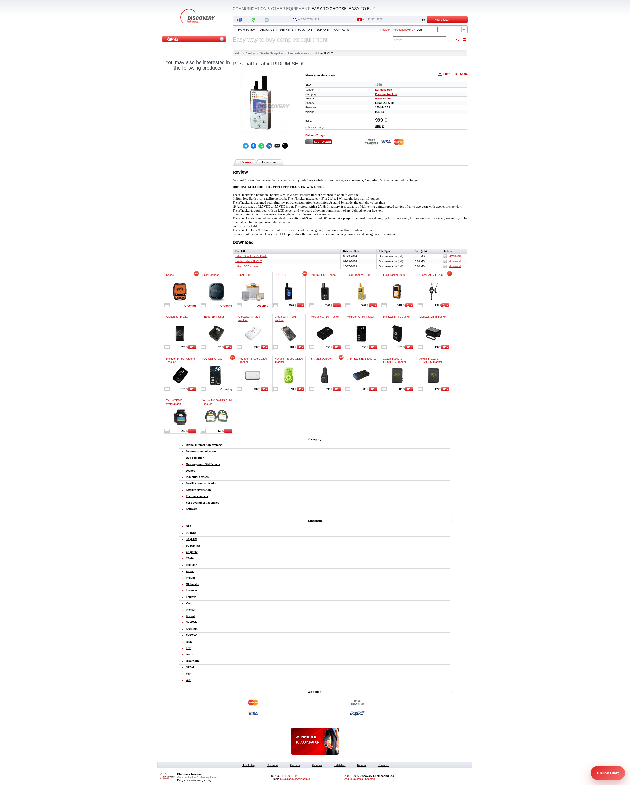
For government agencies (202, 502)
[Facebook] (253, 146)
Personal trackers (298, 53)
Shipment (272, 765)
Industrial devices (197, 476)
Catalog (250, 53)
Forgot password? (404, 29)
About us (267, 29)
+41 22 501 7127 (372, 19)
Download (269, 162)
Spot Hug (244, 274)
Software (191, 508)
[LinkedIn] (269, 146)
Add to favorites (353, 778)
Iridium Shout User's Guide (251, 256)
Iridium (387, 98)
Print (446, 73)
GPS (378, 98)
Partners (286, 29)
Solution (305, 29)
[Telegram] (246, 146)
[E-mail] (277, 146)
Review (245, 162)
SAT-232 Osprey (321, 358)
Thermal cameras (197, 496)
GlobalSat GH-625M (431, 274)
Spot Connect (210, 274)
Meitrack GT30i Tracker (325, 316)
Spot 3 (170, 274)
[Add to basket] (300, 306)
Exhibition (339, 765)
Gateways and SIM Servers (203, 464)
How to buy (247, 29)
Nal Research (383, 89)
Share (464, 73)
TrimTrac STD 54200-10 (361, 358)
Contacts (341, 29)
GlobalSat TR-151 (177, 316)
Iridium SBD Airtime (246, 266)
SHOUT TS (281, 274)
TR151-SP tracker (213, 316)
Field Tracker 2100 (358, 274)
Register (385, 29)
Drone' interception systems (204, 444)
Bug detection (195, 457)
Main (237, 53)
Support (323, 29)
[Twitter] (285, 146)
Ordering (190, 305)
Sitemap (370, 778)
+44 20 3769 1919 (308, 19)
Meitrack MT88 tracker (433, 316)
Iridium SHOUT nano (323, 274)
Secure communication (201, 451)
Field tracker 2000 (394, 274)
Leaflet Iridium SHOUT (248, 261)
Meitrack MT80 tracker (396, 316)
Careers (295, 765)
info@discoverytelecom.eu (295, 778)
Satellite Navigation (271, 53)
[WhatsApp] (261, 146)
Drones (190, 470)
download (455, 255)
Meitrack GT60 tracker (360, 316)
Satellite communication (201, 483)
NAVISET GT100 (212, 358)
